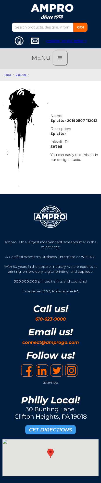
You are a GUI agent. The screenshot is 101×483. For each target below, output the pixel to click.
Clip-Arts (21, 74)
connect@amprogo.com (50, 342)
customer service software (66, 41)
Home (7, 74)
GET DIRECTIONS (50, 430)
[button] (60, 58)
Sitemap (50, 382)
